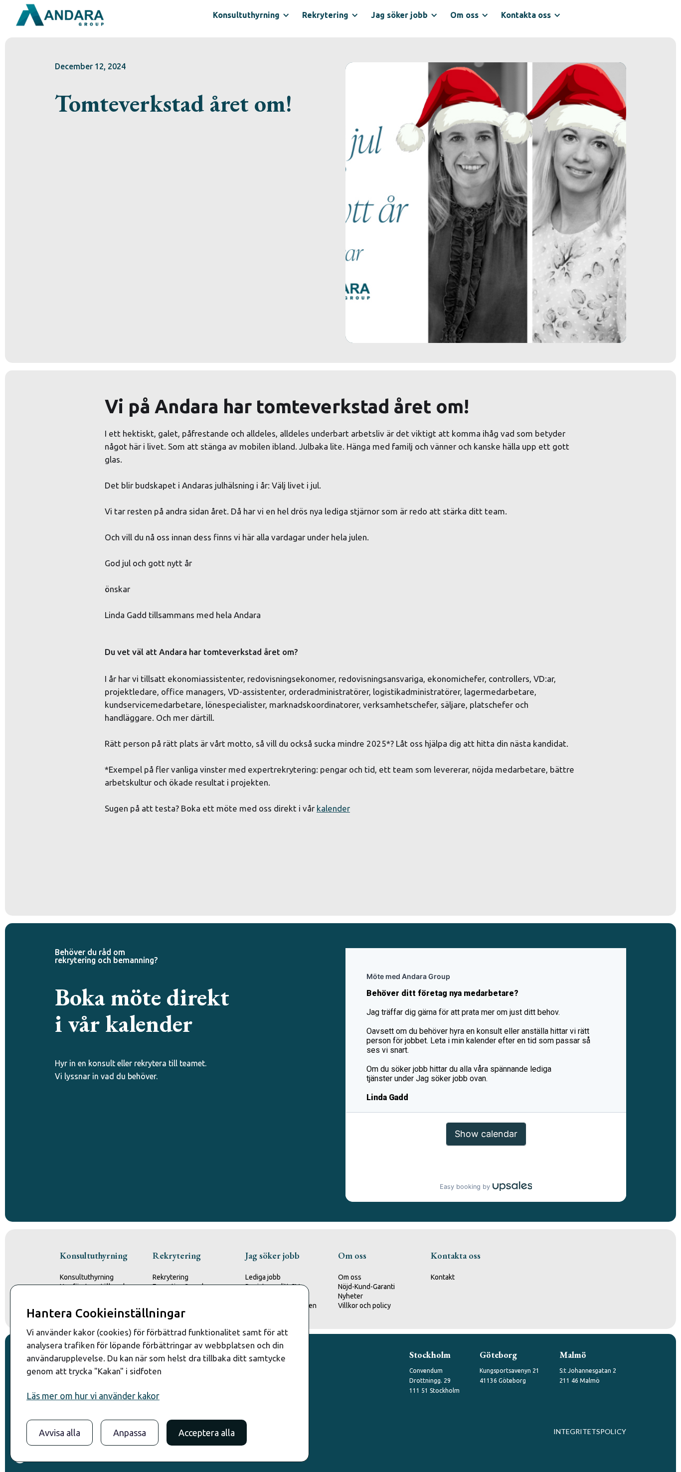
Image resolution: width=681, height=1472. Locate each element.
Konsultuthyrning (87, 1277)
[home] (60, 14)
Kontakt (443, 1277)
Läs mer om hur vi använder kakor (93, 1396)
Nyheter (350, 1296)
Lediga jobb (263, 1277)
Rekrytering (170, 1277)
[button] (250, 14)
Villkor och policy (364, 1305)
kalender (333, 808)
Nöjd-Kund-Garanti (366, 1286)
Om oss (349, 1277)
